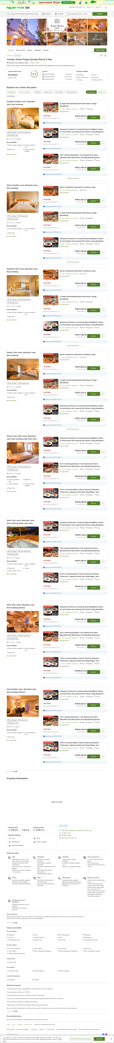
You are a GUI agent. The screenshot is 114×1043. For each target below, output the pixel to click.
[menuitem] (77, 7)
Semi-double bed (71, 92)
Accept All (99, 1039)
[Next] (99, 918)
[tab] (91, 92)
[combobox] (24, 14)
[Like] (101, 55)
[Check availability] (103, 117)
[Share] (105, 55)
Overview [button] (11, 50)
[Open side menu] (105, 7)
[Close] (111, 1039)
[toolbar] (54, 14)
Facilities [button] (46, 50)
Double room (48, 92)
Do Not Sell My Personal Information (81, 1039)
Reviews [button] (30, 50)
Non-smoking (59, 92)
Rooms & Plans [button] (20, 50)
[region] (57, 1039)
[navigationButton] (66, 893)
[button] (15, 7)
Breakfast (38, 92)
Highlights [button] (38, 50)
